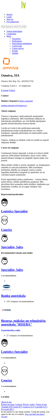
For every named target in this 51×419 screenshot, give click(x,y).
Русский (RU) (7, 409)
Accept (4, 416)
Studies (15, 53)
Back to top (6, 402)
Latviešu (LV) (41, 407)
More (9, 36)
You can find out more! (35, 414)
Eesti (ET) (18, 407)
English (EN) (7, 407)
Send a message (26, 101)
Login (9, 17)
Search (9, 14)
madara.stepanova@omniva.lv (14, 105)
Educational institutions (22, 43)
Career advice (18, 48)
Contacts (18, 404)
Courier (6, 229)
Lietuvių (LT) (29, 407)
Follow (12, 90)
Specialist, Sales (12, 247)
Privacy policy (29, 404)
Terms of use (41, 404)
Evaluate (5, 90)
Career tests (17, 46)
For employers (13, 22)
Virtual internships (14, 31)
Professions (17, 41)
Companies (11, 34)
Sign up (10, 19)
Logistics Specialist (14, 211)
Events (15, 51)
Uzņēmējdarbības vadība (10, 330)
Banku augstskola (13, 295)
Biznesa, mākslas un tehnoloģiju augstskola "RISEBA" (23, 322)
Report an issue (7, 404)
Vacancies (16, 38)
